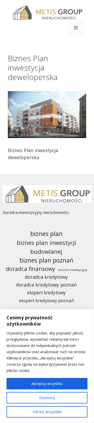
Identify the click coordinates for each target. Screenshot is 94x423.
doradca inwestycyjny (72, 270)
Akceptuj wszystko (47, 383)
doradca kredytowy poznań (46, 285)
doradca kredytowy (46, 277)
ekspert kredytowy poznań (46, 300)
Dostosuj (47, 397)
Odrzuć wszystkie (47, 411)
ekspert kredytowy (46, 293)
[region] (47, 366)
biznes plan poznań (46, 260)
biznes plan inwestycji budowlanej (46, 247)
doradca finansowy (30, 268)
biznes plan (46, 233)
